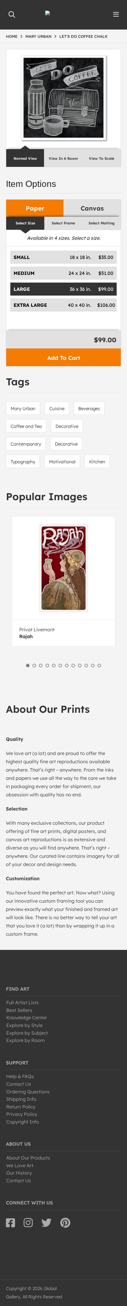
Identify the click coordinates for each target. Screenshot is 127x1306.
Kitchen (97, 461)
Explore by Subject (27, 1033)
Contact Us (18, 1084)
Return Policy (20, 1107)
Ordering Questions (28, 1092)
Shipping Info (21, 1099)
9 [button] (80, 665)
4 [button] (47, 665)
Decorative (67, 426)
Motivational (62, 461)
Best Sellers (19, 1010)
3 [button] (41, 665)
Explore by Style (24, 1025)
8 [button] (73, 665)
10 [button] (86, 665)
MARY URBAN (38, 36)
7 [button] (67, 665)
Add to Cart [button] (63, 357)
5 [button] (54, 665)
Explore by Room (25, 1040)
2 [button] (34, 665)
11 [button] (93, 665)
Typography (23, 461)
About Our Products (28, 1158)
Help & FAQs (20, 1076)
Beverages (89, 408)
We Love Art (19, 1165)
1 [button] (28, 665)
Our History (19, 1173)
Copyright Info (22, 1122)
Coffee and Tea (26, 426)
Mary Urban (23, 408)
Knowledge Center (26, 1017)
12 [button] (99, 665)
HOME (11, 36)
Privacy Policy (21, 1114)
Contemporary (26, 444)
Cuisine (56, 408)
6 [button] (60, 665)
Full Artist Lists (22, 1002)
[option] (63, 582)
